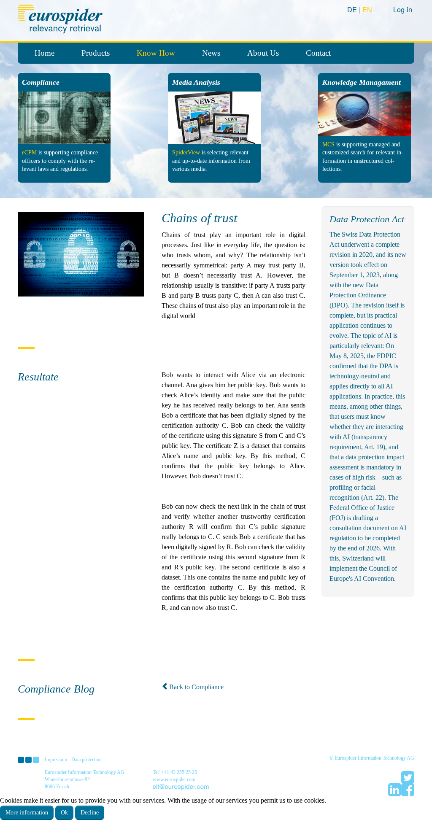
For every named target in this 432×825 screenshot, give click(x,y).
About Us (263, 53)
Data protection (86, 760)
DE (353, 9)
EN (367, 9)
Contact (318, 53)
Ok (64, 812)
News (211, 53)
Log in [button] (402, 9)
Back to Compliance (196, 686)
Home (44, 53)
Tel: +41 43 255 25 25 (175, 772)
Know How (156, 53)
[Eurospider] (61, 18)
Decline (90, 812)
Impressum (56, 760)
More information (26, 812)
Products (95, 53)
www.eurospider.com (174, 779)
